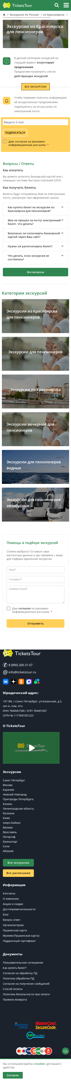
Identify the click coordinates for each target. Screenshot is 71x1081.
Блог (6, 914)
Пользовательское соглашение (23, 962)
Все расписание (18, 873)
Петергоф (9, 837)
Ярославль (10, 832)
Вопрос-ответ (11, 920)
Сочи (6, 846)
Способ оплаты (13, 989)
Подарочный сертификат (19, 941)
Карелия (8, 789)
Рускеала (8, 813)
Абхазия (8, 851)
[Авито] (37, 681)
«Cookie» (40, 1064)
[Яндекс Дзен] (13, 681)
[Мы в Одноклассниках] (21, 681)
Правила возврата (15, 999)
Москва (7, 785)
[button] (66, 6)
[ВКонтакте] (6, 681)
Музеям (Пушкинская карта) (21, 935)
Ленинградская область (18, 808)
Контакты (9, 893)
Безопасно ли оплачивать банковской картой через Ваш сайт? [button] (34, 235)
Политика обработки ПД (18, 978)
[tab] (35, 209)
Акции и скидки (13, 904)
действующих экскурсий (31, 76)
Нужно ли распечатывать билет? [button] (30, 246)
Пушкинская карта (15, 930)
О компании (11, 898)
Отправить (35, 623)
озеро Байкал (11, 822)
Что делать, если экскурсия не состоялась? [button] (28, 257)
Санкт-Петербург (14, 780)
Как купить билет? (15, 968)
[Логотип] (17, 5)
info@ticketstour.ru (19, 672)
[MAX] (29, 681)
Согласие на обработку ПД (20, 973)
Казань (7, 804)
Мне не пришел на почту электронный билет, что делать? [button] (34, 222)
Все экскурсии (35, 86)
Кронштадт (10, 841)
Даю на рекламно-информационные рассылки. (29, 143)
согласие (21, 141)
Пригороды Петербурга (18, 799)
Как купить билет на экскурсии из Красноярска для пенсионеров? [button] (31, 209)
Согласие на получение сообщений (26, 983)
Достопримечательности (19, 909)
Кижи (6, 818)
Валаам (7, 827)
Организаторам (13, 925)
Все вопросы (35, 272)
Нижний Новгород (15, 794)
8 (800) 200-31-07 (20, 665)
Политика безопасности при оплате (26, 994)
